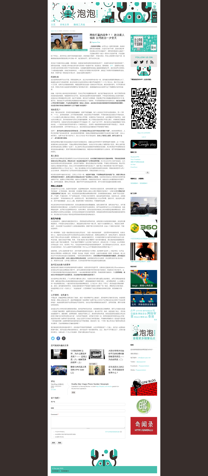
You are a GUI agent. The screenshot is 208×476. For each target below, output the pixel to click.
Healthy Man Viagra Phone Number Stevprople (90, 384)
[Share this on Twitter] (53, 338)
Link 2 (144, 137)
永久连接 (53, 389)
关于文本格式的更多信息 (112, 432)
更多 (155, 319)
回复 (73, 392)
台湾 (137, 311)
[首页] (104, 12)
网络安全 (142, 313)
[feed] (152, 62)
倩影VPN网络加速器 (137, 162)
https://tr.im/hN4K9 (143, 133)
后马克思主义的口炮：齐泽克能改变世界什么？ (116, 370)
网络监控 (137, 317)
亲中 (111, 65)
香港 (151, 316)
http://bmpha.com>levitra (104, 386)
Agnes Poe (54, 31)
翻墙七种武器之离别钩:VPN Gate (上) (78, 370)
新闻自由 (149, 311)
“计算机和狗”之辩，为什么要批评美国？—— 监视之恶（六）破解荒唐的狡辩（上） (79, 356)
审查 (140, 311)
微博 (144, 311)
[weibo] (136, 62)
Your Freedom (135, 159)
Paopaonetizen (144, 366)
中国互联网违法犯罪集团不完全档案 (143, 239)
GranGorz (134, 167)
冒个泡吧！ (93, 364)
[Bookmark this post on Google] (64, 338)
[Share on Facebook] (58, 338)
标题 (52, 408)
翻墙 (142, 317)
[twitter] (142, 62)
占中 (133, 310)
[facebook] (147, 62)
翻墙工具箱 (79, 24)
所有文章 (64, 24)
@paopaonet (141, 362)
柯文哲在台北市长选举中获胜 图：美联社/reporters (69, 50)
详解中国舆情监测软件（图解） (141, 261)
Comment (54, 414)
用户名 (53, 402)
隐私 (146, 317)
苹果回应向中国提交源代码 (140, 216)
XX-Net (133, 164)
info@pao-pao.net (144, 358)
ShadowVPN (135, 157)
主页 (53, 24)
